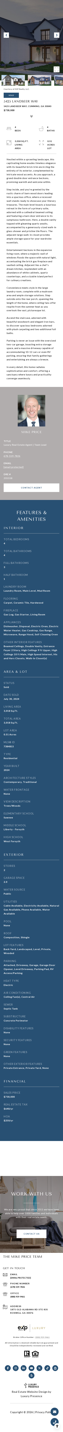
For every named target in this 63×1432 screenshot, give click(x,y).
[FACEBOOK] (8, 1368)
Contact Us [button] (31, 1233)
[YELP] (31, 1375)
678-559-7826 (12, 456)
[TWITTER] (39, 1368)
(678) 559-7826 (17, 1287)
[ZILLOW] (55, 1368)
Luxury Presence (31, 1396)
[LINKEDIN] (24, 1368)
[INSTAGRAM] (16, 1368)
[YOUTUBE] (31, 1368)
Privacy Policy (44, 1412)
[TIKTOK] (47, 1368)
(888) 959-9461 (17, 1296)
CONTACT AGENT (31, 487)
